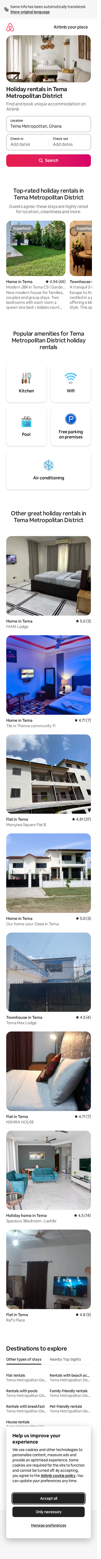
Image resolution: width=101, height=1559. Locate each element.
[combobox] (48, 126)
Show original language (30, 12)
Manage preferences (48, 1525)
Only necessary (49, 1512)
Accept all (48, 1498)
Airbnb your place (71, 27)
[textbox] (27, 144)
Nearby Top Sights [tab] (65, 1359)
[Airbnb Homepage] (10, 27)
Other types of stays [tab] (23, 1359)
